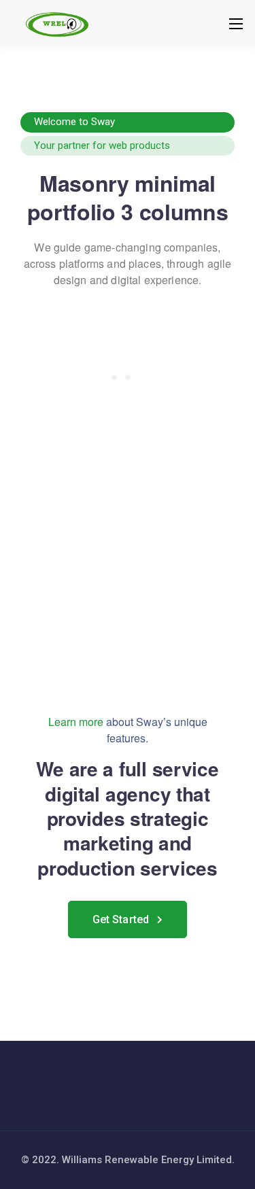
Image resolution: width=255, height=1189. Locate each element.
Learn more (75, 721)
